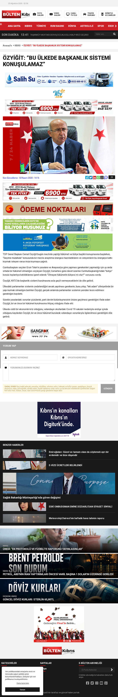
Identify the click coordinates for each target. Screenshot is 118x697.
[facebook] (87, 178)
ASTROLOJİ (86, 26)
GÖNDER (108, 388)
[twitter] (91, 178)
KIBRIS (28, 26)
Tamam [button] (22, 690)
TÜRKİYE (41, 26)
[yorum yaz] (106, 178)
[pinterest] (98, 178)
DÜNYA (72, 26)
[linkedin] (95, 178)
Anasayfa (7, 45)
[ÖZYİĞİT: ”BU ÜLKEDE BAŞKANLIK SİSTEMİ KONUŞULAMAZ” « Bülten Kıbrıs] (18, 14)
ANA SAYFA (14, 26)
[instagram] (96, 683)
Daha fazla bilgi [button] (23, 683)
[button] (116, 26)
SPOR (101, 26)
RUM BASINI (57, 26)
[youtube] (101, 683)
